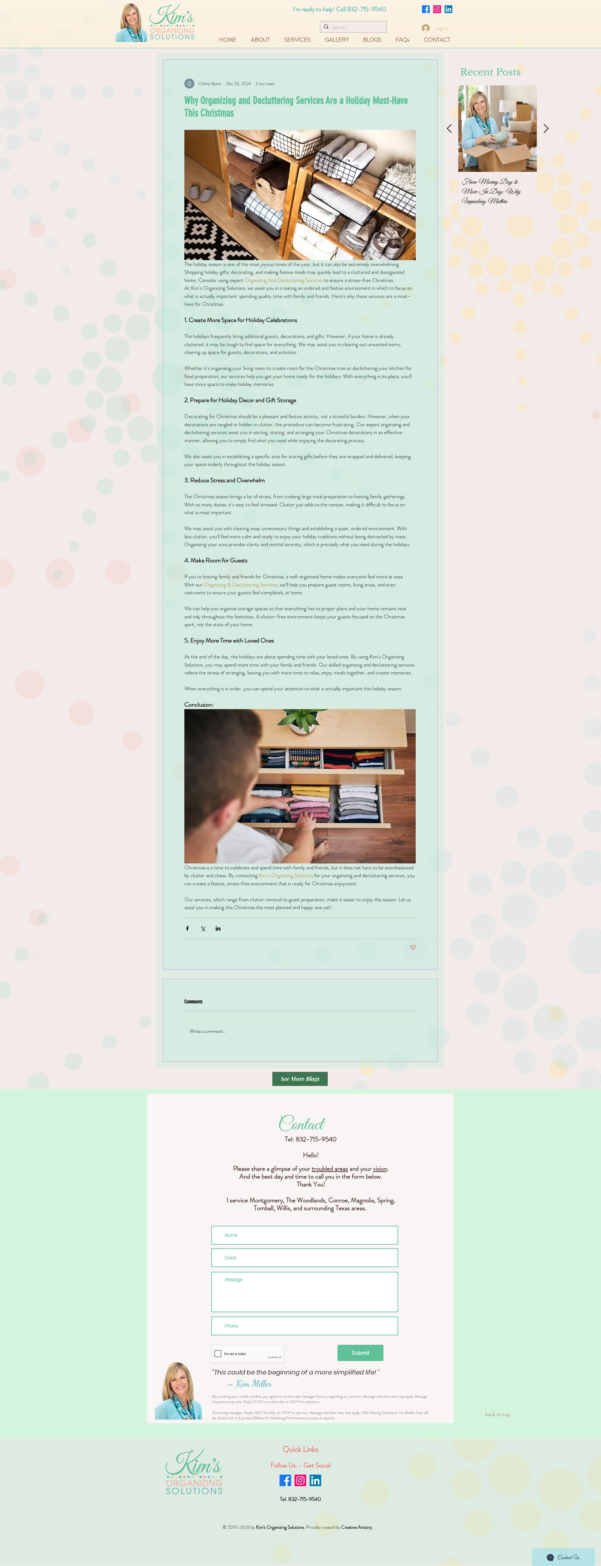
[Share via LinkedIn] (218, 928)
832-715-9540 (366, 9)
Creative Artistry (356, 1527)
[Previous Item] (449, 129)
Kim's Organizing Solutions (280, 1527)
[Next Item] (546, 129)
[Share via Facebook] (187, 928)
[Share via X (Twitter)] (203, 928)
